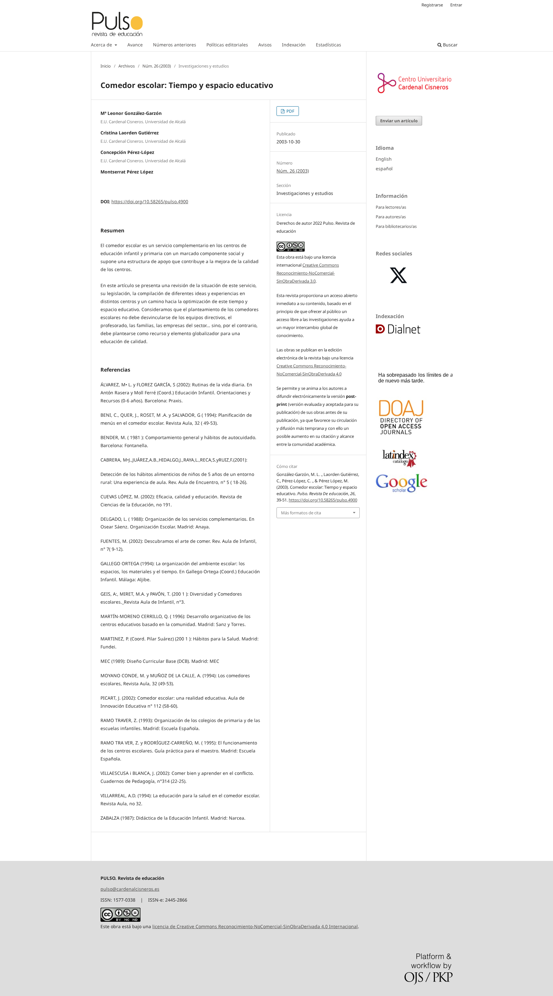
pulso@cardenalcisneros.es (129, 889)
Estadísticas (328, 45)
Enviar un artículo (399, 121)
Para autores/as (391, 217)
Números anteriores (174, 45)
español (384, 168)
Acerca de (102, 45)
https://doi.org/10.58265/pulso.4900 (149, 201)
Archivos (126, 66)
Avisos (265, 45)
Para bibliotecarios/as (396, 226)
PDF (289, 111)
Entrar (456, 5)
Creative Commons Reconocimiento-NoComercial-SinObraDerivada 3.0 (307, 273)
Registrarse (432, 5)
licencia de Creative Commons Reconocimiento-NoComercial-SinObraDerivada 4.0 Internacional (255, 926)
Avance (135, 45)
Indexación (294, 45)
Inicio (105, 66)
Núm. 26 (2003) (156, 66)
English (384, 159)
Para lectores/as (391, 207)
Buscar (450, 45)
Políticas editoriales (227, 45)
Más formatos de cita (301, 513)
